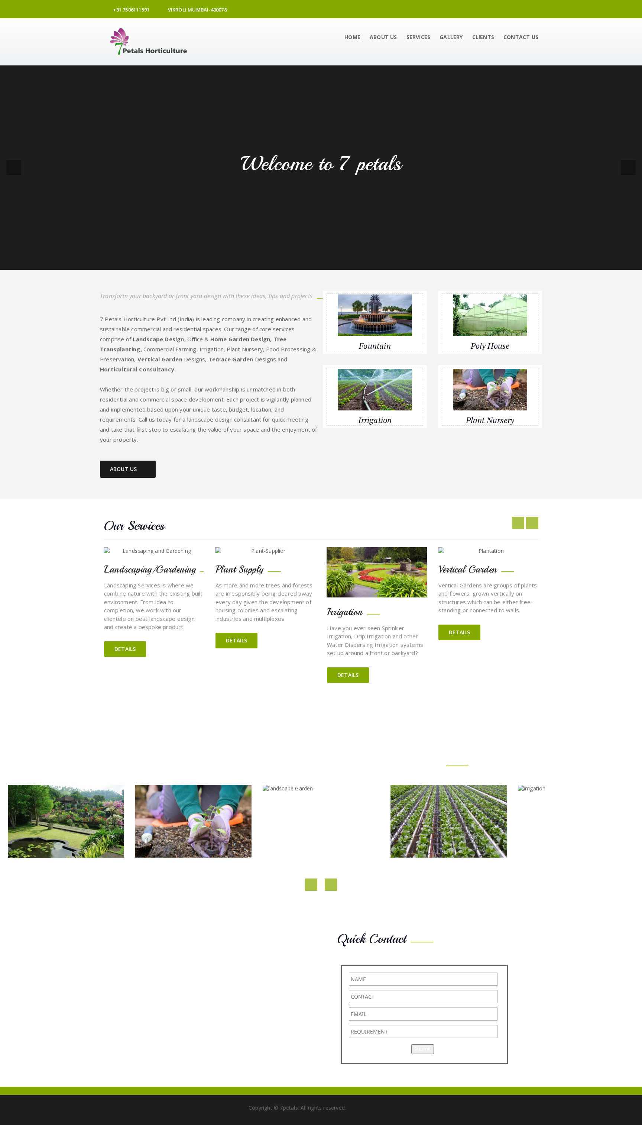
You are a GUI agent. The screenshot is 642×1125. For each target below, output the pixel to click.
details (125, 648)
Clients (483, 37)
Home (352, 37)
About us (383, 37)
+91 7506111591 (130, 9)
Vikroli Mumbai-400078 (196, 9)
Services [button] (418, 37)
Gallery (451, 37)
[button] (13, 167)
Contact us (520, 37)
